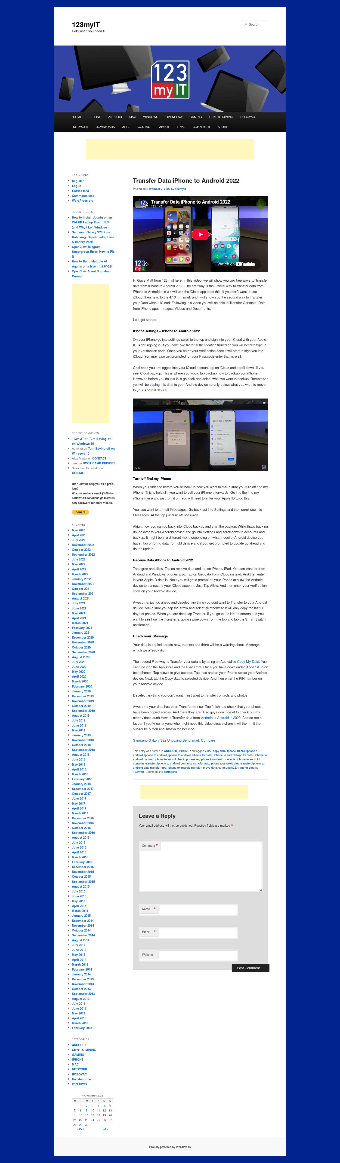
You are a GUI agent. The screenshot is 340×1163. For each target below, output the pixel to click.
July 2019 (78, 720)
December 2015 (83, 867)
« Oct (80, 1129)
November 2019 (83, 701)
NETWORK (80, 127)
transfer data (246, 767)
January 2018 (81, 784)
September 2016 (83, 832)
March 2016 (80, 857)
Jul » (105, 1129)
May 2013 (78, 1013)
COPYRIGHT (201, 127)
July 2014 (78, 945)
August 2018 (81, 754)
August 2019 (81, 715)
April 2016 (79, 852)
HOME (77, 117)
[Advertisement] (170, 149)
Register (78, 181)
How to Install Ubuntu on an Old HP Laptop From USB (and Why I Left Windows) (92, 222)
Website (147, 954)
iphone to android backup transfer (177, 759)
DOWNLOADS (105, 127)
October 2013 (81, 988)
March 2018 (80, 774)
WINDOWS (150, 117)
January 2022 (81, 579)
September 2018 (83, 749)
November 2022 (83, 544)
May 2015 (78, 901)
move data (210, 767)
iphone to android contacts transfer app (183, 763)
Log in (76, 185)
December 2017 (83, 788)
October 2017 (81, 793)
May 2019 (78, 730)
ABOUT (164, 127)
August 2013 (81, 998)
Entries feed (80, 191)
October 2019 (81, 705)
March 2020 (80, 681)
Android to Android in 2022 (221, 717)
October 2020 (81, 647)
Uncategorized (82, 1079)
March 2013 (80, 1023)
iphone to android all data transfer (190, 755)
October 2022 (81, 549)
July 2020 (78, 662)
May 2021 (78, 613)
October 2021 (81, 588)
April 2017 (79, 808)
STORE (223, 127)
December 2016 (83, 818)
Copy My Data (248, 661)
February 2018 (82, 779)
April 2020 (79, 676)
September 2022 (83, 554)
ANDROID (115, 117)
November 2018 (83, 740)
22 (80, 1120)
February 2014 (82, 969)
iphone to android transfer (185, 767)
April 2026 (79, 535)
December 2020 (83, 637)
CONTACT (145, 127)
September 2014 (83, 935)
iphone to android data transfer (230, 763)
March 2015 (80, 910)
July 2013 (78, 1003)
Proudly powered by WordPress (170, 1147)
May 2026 (78, 530)
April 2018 (79, 769)
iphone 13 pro (236, 751)
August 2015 (81, 886)
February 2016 (82, 862)
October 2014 (81, 930)
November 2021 (83, 584)
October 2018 (81, 745)
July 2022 (78, 559)
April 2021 (79, 618)
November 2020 (83, 642)
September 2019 (83, 710)
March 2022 (80, 574)
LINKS (181, 127)
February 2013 (82, 1028)
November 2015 (83, 871)
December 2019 (83, 696)
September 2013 (83, 993)
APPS (126, 127)
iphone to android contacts (218, 759)
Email (149, 931)
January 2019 (81, 735)
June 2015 (79, 896)
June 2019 (79, 725)
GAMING (196, 117)
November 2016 (83, 823)
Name (149, 909)
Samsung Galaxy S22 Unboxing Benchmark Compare (174, 740)
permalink (170, 772)
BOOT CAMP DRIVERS (99, 463)
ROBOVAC (247, 117)
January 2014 (81, 974)
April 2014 (79, 959)
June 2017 (79, 798)
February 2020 (82, 686)
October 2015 (81, 876)
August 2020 (81, 657)
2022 (208, 751)
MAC (132, 117)
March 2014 (80, 964)
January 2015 (81, 915)
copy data (219, 751)
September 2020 (83, 652)
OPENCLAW (174, 117)
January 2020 (81, 691)
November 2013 (83, 984)
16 (86, 1115)
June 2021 (79, 608)
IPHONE (95, 117)
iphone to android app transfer (233, 755)
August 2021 (81, 598)
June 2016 (79, 847)
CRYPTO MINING (221, 117)
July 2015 (78, 891)
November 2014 (83, 925)
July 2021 (78, 603)
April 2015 (79, 906)
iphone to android (155, 755)
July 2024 (78, 540)
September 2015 (83, 881)
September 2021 (83, 593)
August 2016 (81, 837)
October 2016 (81, 827)
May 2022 (78, 564)
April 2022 (79, 569)
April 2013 (79, 1018)
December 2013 (83, 979)
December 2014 (83, 920)
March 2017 (80, 813)
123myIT (86, 24)
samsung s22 (227, 767)
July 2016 (78, 842)
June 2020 (79, 666)
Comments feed (83, 195)
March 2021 (80, 623)
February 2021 (82, 627)
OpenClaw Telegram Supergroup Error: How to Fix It (93, 251)
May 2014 (78, 954)
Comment (150, 845)
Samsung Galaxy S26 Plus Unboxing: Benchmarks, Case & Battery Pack (93, 237)
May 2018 (78, 764)
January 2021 (81, 632)
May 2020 (78, 671)
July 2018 (78, 759)
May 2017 (78, 803)
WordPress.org (82, 200)
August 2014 (81, 940)
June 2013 (79, 1008)
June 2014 (79, 949)
